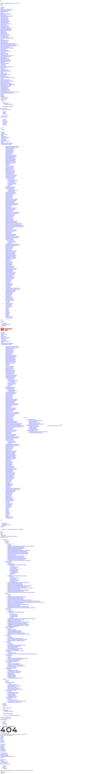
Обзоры (2, 760)
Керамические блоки (14, 577)
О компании (3, 744)
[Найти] (1, 6)
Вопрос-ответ (3, 759)
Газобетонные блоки (14, 566)
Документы (2, 749)
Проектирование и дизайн (13, 692)
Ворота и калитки (14, 614)
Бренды (2, 739)
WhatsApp (5, 113)
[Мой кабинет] (1, 522)
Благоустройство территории (14, 663)
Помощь (2, 757)
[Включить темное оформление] (2, 128)
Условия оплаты (3, 752)
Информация (3, 750)
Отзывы (2, 745)
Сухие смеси (10, 643)
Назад (8, 540)
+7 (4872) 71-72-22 (4, 97)
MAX (4, 112)
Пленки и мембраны (12, 629)
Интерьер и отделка (12, 652)
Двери (9, 657)
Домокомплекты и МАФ (13, 670)
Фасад (9, 595)
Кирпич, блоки (11, 563)
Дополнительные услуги (13, 699)
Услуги (6, 681)
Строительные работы (12, 684)
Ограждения (10, 610)
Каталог (7, 541)
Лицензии (2, 748)
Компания (2, 741)
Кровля (9, 544)
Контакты (2, 747)
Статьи (1, 737)
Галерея (2, 740)
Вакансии (2, 746)
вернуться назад (3, 735)
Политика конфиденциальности (7, 756)
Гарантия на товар (4, 755)
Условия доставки (4, 754)
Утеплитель (10, 637)
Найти (2, 772)
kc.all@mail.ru (4, 108)
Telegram (5, 111)
